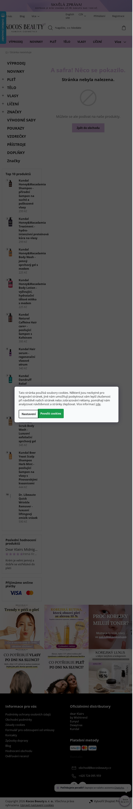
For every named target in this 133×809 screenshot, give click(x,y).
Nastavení (29, 414)
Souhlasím (51, 413)
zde (98, 404)
